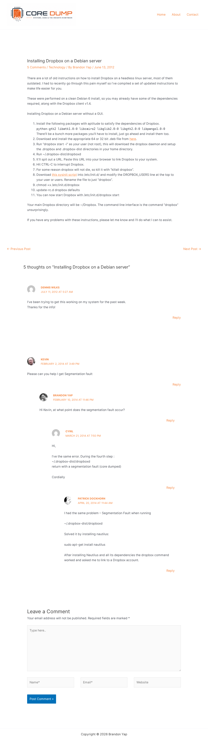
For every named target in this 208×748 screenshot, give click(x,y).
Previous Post (19, 249)
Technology (57, 67)
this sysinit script (64, 175)
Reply (177, 317)
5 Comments (36, 67)
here (133, 139)
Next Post (192, 249)
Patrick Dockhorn (91, 498)
